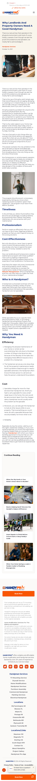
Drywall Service (18, 681)
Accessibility (29, 765)
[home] (10, 12)
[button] (34, 12)
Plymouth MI (18, 723)
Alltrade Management (10, 272)
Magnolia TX (18, 737)
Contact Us (18, 745)
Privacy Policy (8, 765)
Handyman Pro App (18, 754)
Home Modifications (18, 683)
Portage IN (18, 714)
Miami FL (18, 712)
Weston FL (18, 709)
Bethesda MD (18, 720)
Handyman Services (18, 686)
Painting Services (18, 695)
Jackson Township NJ (18, 726)
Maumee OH (18, 734)
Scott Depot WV (18, 743)
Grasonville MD (18, 717)
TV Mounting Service (18, 678)
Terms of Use (18, 765)
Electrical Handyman (18, 698)
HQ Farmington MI (18, 706)
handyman (13, 433)
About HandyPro (18, 748)
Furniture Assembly (18, 689)
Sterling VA (18, 740)
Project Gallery (18, 751)
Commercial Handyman (18, 692)
